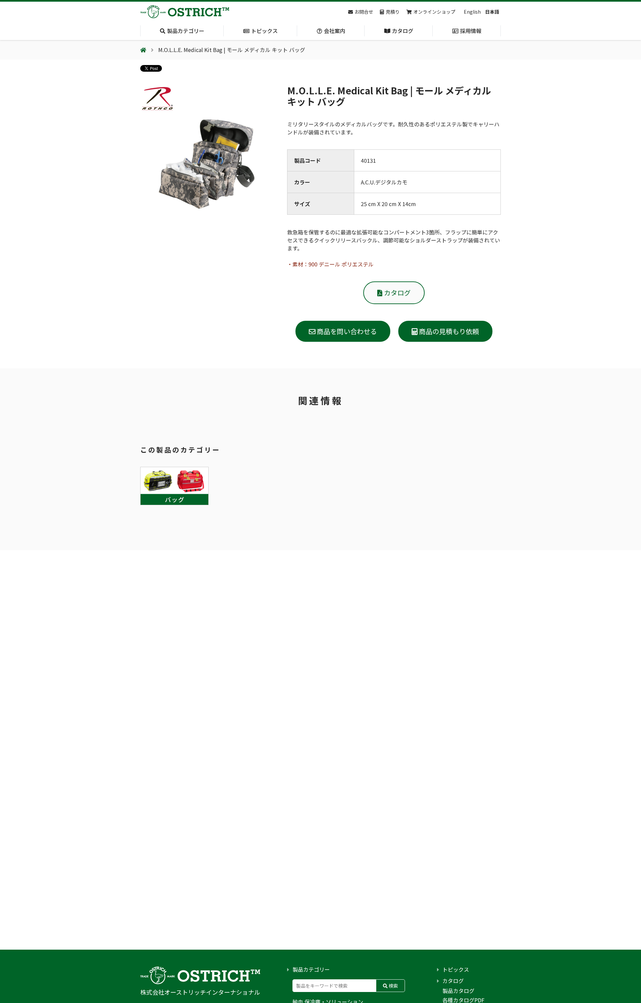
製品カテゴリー (311, 969)
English (472, 11)
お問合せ (364, 11)
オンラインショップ (434, 11)
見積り (393, 11)
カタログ (397, 292)
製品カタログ (458, 991)
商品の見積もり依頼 (448, 331)
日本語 (492, 11)
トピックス (455, 969)
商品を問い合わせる (346, 331)
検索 (393, 985)
